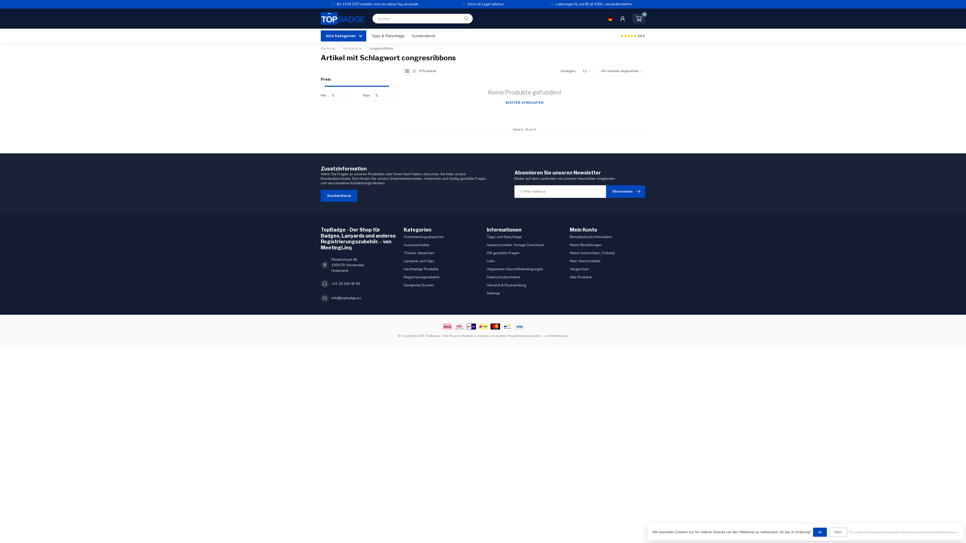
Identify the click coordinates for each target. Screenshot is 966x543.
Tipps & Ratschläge (388, 35)
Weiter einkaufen (524, 102)
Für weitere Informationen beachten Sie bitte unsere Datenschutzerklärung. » (903, 532)
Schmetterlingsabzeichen (424, 237)
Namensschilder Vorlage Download (515, 245)
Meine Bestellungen (586, 245)
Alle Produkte (581, 277)
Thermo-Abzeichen (419, 253)
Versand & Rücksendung (506, 285)
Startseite (328, 48)
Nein (838, 532)
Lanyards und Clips (419, 261)
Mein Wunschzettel (585, 261)
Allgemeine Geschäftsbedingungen (515, 269)
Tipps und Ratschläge (504, 237)
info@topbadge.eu (346, 298)
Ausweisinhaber (417, 245)
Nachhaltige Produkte (421, 269)
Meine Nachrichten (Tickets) (592, 253)
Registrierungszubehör (422, 277)
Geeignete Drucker (419, 285)
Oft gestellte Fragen (503, 253)
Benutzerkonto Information (591, 237)
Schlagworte (352, 48)
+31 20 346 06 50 (345, 283)
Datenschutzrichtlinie (503, 277)
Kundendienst (423, 35)
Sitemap (493, 293)
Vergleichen (579, 269)
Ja (820, 532)
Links (491, 261)
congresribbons (381, 48)
